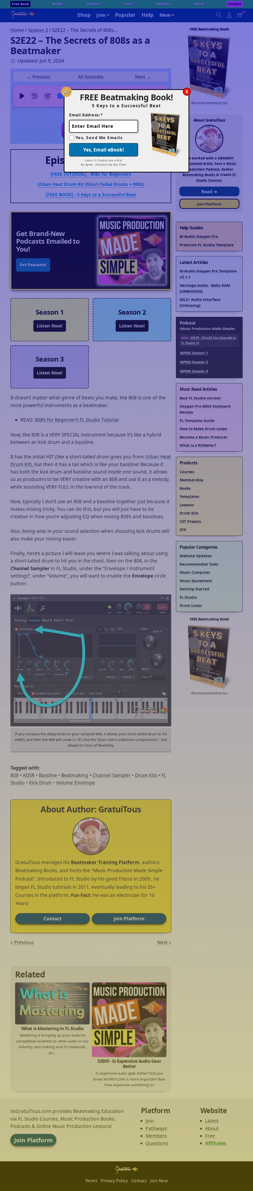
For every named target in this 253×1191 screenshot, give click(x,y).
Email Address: (86, 115)
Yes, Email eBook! (103, 150)
